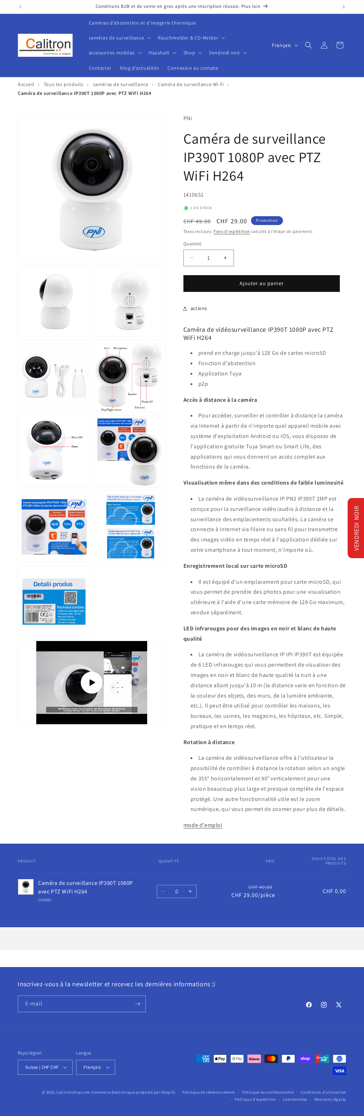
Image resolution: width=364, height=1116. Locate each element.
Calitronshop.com (73, 1092)
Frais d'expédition (232, 231)
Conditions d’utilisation (323, 1092)
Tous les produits (64, 84)
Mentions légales (330, 1099)
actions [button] (199, 308)
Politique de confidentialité (268, 1092)
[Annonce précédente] (20, 7)
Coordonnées (295, 1099)
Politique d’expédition (255, 1099)
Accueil (26, 84)
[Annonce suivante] (344, 7)
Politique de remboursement (208, 1092)
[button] (119, 37)
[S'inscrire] (137, 1003)
